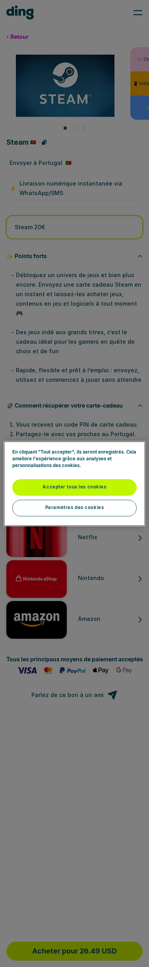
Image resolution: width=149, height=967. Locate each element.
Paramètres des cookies (74, 507)
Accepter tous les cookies (74, 487)
